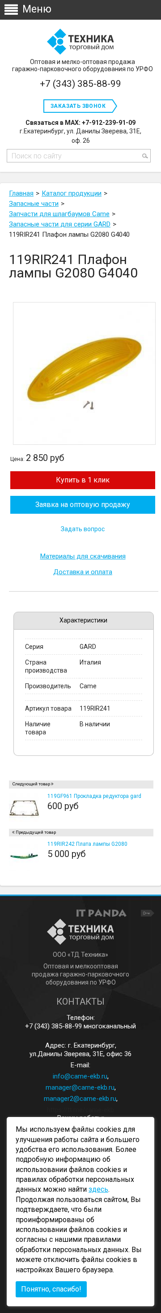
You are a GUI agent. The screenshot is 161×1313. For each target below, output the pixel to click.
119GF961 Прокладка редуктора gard (94, 796)
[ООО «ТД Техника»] (80, 42)
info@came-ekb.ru (80, 1076)
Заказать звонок (78, 106)
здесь (98, 1189)
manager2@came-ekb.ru (80, 1099)
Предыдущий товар (36, 832)
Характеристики (83, 620)
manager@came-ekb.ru (80, 1087)
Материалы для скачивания (83, 556)
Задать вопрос (83, 529)
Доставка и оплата (82, 572)
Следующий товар (31, 783)
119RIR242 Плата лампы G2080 (87, 844)
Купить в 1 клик (83, 480)
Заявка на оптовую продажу (82, 504)
